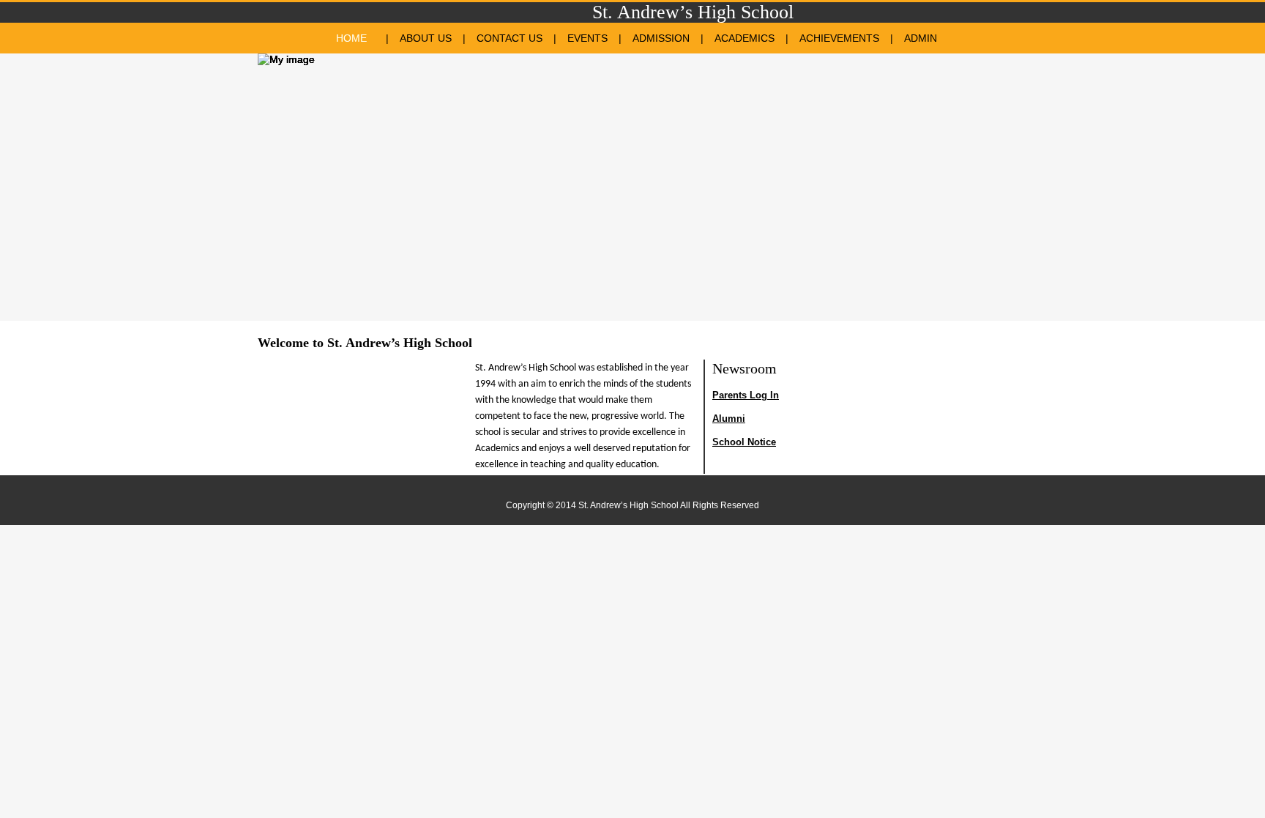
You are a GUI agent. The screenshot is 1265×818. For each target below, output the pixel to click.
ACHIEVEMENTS (839, 38)
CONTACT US (509, 38)
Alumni (728, 418)
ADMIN (920, 38)
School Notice (744, 441)
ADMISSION (661, 38)
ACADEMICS (744, 38)
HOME (351, 38)
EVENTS (587, 38)
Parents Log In (745, 395)
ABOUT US (426, 38)
